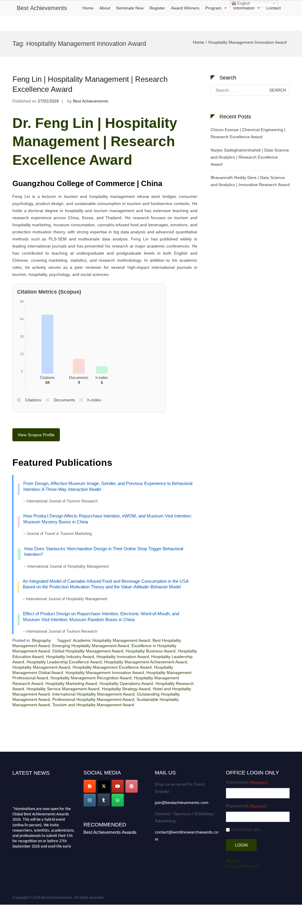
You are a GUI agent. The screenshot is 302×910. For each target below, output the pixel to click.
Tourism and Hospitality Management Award (93, 704)
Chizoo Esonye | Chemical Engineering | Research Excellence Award (248, 133)
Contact (273, 8)
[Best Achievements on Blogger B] (89, 786)
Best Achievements (42, 8)
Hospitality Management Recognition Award (91, 677)
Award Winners (185, 8)
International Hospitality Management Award (93, 694)
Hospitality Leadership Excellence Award (64, 662)
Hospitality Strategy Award (126, 688)
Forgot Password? (243, 866)
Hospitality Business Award (150, 651)
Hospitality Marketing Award (71, 683)
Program (213, 8)
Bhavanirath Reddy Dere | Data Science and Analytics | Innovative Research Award (250, 181)
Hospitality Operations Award (126, 683)
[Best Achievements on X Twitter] (104, 786)
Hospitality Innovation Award (122, 656)
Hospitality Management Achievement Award (145, 662)
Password (246, 805)
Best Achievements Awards (110, 832)
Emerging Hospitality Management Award (90, 645)
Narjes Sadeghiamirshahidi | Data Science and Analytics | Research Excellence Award (250, 157)
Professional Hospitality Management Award (93, 699)
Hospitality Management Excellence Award (112, 667)
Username (246, 782)
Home (87, 8)
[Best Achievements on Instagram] (89, 800)
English (243, 3)
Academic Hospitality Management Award (111, 640)
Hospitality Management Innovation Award (104, 672)
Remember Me (245, 829)
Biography (41, 640)
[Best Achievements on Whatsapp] (117, 800)
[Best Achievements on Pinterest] (131, 786)
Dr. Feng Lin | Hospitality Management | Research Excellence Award (94, 141)
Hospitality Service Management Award (63, 688)
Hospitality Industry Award (70, 656)
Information (244, 8)
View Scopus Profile (36, 434)
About (104, 8)
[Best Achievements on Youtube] (117, 786)
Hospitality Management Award (41, 667)
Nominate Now (130, 8)
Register (157, 8)
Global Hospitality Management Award (87, 651)
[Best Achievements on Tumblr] (104, 800)
